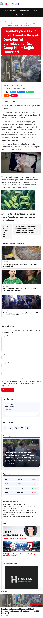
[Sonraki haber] (37, 442)
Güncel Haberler (10, 10)
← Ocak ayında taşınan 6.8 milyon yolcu (6, 231)
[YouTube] (22, 428)
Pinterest (14, 95)
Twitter (13, 92)
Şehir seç (8, 410)
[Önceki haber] (32, 442)
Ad (3, 355)
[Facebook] (5, 428)
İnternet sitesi (7, 371)
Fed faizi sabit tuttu (10, 514)
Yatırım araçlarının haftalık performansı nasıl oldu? (19, 516)
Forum (36, 10)
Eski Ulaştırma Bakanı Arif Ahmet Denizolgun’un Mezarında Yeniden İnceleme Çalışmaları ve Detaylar (20, 511)
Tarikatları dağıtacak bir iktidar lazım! (15, 504)
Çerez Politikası (21, 15)
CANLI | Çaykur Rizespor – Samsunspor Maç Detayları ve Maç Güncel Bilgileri (21, 507)
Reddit (6, 95)
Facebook (21, 92)
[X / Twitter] (10, 428)
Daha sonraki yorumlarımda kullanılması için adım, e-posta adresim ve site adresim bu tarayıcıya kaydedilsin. (21, 383)
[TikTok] (27, 428)
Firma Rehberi (25, 10)
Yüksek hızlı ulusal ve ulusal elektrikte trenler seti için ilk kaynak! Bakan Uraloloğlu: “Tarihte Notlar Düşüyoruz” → (26, 229)
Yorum (5, 336)
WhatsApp (30, 92)
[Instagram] (16, 428)
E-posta (5, 363)
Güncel (11, 22)
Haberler (4, 22)
